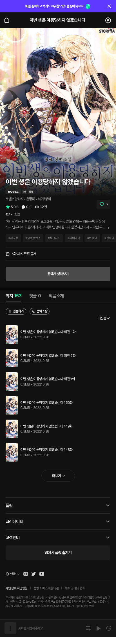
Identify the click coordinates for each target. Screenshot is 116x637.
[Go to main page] (6, 20)
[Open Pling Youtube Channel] (41, 573)
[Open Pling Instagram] (25, 573)
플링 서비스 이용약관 (46, 588)
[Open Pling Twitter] (33, 573)
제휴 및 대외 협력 (74, 588)
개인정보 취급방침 (17, 588)
